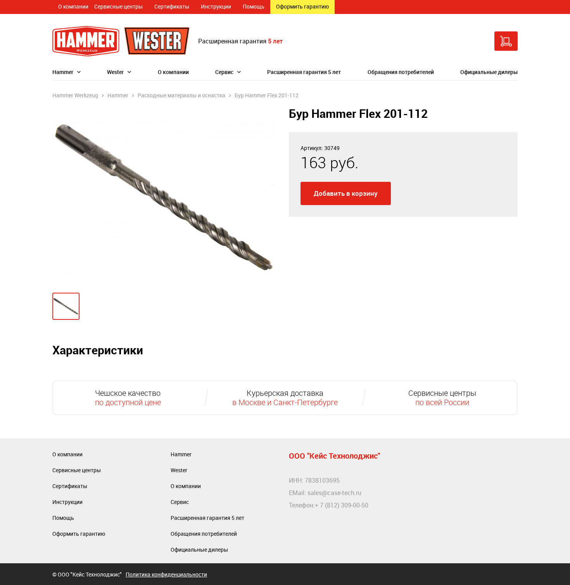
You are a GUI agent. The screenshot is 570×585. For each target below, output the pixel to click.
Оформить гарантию (302, 6)
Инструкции (216, 6)
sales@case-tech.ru (334, 492)
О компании (73, 6)
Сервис (224, 72)
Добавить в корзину (346, 193)
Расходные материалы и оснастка (181, 95)
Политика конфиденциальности (166, 574)
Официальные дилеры (489, 72)
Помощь (253, 6)
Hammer (62, 72)
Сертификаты (171, 6)
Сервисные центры (118, 6)
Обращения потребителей (401, 72)
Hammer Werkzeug (75, 95)
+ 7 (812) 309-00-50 (341, 505)
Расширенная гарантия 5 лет (304, 72)
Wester (115, 72)
